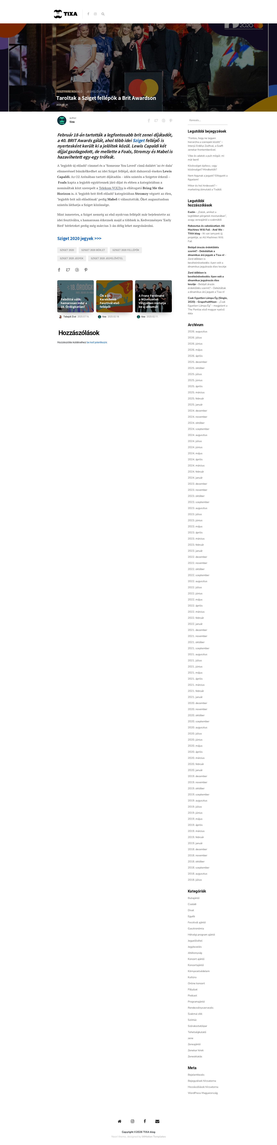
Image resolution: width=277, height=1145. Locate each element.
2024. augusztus (197, 435)
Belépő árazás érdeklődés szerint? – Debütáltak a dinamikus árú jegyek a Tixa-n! (207, 288)
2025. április (195, 386)
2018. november (197, 855)
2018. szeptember (198, 867)
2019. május (195, 819)
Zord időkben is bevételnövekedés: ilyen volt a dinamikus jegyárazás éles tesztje (207, 262)
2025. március (196, 392)
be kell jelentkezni (97, 342)
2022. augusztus (197, 581)
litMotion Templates (154, 1136)
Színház (192, 1020)
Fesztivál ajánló (69, 92)
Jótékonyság (195, 953)
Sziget (139, 140)
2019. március (196, 831)
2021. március (196, 685)
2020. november (197, 709)
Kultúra (192, 977)
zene (190, 1038)
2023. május (195, 526)
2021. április (195, 679)
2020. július (195, 733)
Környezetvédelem (199, 971)
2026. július (195, 337)
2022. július (195, 587)
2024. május (195, 453)
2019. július (195, 806)
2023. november (197, 490)
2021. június (195, 666)
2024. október (196, 423)
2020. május (195, 746)
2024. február (196, 471)
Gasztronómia (196, 928)
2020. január (195, 770)
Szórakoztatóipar (197, 1026)
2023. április (195, 532)
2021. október (196, 642)
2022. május (195, 599)
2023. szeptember (198, 502)
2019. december (197, 776)
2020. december (197, 703)
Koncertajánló (196, 965)
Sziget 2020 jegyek (71, 258)
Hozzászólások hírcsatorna (203, 1087)
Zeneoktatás (195, 1056)
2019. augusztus (197, 800)
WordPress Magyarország (203, 1093)
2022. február (196, 618)
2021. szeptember (198, 648)
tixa (72, 122)
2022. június (195, 593)
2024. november (197, 417)
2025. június (195, 380)
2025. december (197, 362)
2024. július (195, 441)
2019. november (197, 782)
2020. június (195, 739)
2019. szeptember (198, 794)
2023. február (196, 545)
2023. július (195, 514)
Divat (191, 910)
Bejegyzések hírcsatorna (202, 1081)
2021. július (195, 660)
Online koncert (196, 983)
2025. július (195, 374)
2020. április (195, 752)
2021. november (197, 636)
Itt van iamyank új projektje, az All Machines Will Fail (205, 237)
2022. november (197, 563)
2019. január (195, 843)
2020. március (196, 758)
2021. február (196, 691)
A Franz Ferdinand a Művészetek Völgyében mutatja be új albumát (152, 301)
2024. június (195, 447)
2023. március (196, 538)
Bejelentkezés (196, 1075)
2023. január (195, 551)
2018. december (197, 849)
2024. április (195, 459)
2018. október (196, 861)
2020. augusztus (197, 727)
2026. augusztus (197, 331)
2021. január (195, 697)
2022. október (196, 569)
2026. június (195, 343)
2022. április (195, 605)
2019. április (195, 825)
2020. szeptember (198, 721)
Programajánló (196, 1001)
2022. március (196, 612)
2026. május (195, 350)
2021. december (197, 630)
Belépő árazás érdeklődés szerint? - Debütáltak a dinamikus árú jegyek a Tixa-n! (206, 251)
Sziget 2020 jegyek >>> (79, 238)
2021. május (195, 672)
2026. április (195, 356)
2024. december (197, 411)
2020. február (196, 764)
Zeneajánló (194, 1044)
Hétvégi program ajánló (201, 934)
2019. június (195, 813)
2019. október (196, 788)
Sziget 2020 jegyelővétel (107, 258)
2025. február (196, 398)
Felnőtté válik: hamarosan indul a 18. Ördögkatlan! (74, 303)
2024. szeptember (198, 429)
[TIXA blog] (66, 25)
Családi (192, 904)
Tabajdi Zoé (69, 316)
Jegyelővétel (96, 92)
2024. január (195, 478)
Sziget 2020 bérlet (93, 250)
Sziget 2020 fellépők (126, 250)
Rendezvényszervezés (200, 1008)
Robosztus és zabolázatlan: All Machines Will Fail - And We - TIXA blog (206, 229)
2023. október (196, 496)
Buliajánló (193, 898)
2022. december (197, 557)
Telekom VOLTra (111, 188)
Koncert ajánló (196, 959)
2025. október (196, 368)
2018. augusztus (197, 874)
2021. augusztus (197, 654)
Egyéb (191, 916)
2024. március (196, 465)
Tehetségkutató (197, 1032)
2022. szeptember (198, 575)
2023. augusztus (197, 508)
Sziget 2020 (67, 250)
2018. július (195, 880)
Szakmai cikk (195, 1014)
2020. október (196, 715)
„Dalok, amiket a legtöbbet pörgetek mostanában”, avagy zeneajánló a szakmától (207, 216)
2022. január (195, 624)
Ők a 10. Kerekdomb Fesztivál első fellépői (109, 301)
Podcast (192, 995)
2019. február (196, 837)
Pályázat (192, 989)
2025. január (195, 404)
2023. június (195, 520)
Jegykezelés (195, 947)
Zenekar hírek (196, 1050)
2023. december (197, 484)
